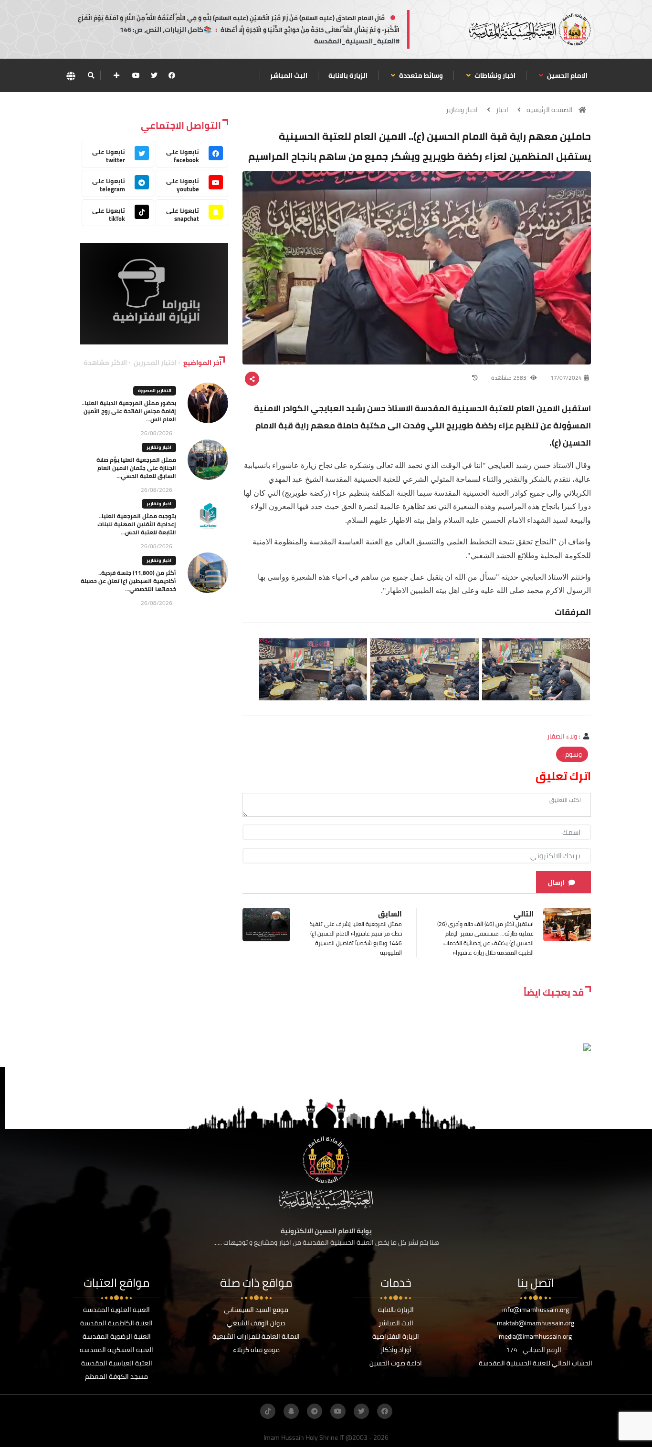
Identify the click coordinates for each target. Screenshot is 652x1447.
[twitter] (154, 75)
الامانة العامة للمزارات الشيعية (256, 1336)
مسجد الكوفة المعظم (116, 1376)
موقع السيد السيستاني (256, 1309)
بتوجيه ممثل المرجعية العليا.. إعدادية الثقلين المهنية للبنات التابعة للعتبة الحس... (136, 524)
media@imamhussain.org (535, 1336)
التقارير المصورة (154, 390)
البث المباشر (288, 75)
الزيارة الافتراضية (395, 1336)
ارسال (556, 882)
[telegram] (314, 1411)
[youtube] (136, 75)
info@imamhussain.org (535, 1309)
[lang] (70, 76)
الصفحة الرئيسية (549, 110)
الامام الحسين (567, 75)
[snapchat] (291, 1411)
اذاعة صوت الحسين (395, 1363)
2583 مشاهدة (509, 377)
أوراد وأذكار (395, 1349)
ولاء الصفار (562, 736)
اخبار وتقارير (462, 110)
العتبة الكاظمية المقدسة (116, 1323)
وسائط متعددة (420, 75)
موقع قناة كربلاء (256, 1349)
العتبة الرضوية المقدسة (117, 1336)
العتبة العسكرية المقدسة (116, 1349)
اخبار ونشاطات (494, 75)
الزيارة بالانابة (348, 75)
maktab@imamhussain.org (535, 1323)
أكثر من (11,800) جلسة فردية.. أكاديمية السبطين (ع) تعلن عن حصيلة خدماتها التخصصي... (128, 580)
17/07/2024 (566, 377)
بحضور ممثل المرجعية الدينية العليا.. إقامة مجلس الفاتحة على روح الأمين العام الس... (129, 411)
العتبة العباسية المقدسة (116, 1363)
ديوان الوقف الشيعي (256, 1323)
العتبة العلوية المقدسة (116, 1309)
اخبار (502, 110)
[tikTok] (267, 1411)
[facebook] (172, 75)
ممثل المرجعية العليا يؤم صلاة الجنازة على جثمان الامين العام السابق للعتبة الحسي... (136, 467)
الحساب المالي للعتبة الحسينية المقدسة (535, 1363)
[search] (91, 75)
